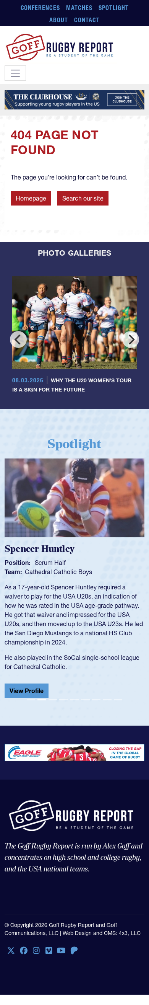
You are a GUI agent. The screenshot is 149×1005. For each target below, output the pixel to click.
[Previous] (18, 339)
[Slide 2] (41, 699)
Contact (87, 20)
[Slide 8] (107, 699)
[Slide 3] (53, 699)
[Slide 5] (74, 699)
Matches (79, 7)
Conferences (40, 7)
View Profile (27, 691)
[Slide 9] (118, 699)
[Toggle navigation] (15, 73)
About (58, 20)
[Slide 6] (85, 699)
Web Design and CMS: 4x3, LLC (102, 933)
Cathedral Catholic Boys (58, 572)
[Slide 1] (31, 699)
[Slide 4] (63, 699)
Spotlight (114, 7)
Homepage (31, 198)
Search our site (83, 198)
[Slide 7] (96, 699)
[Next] (130, 339)
